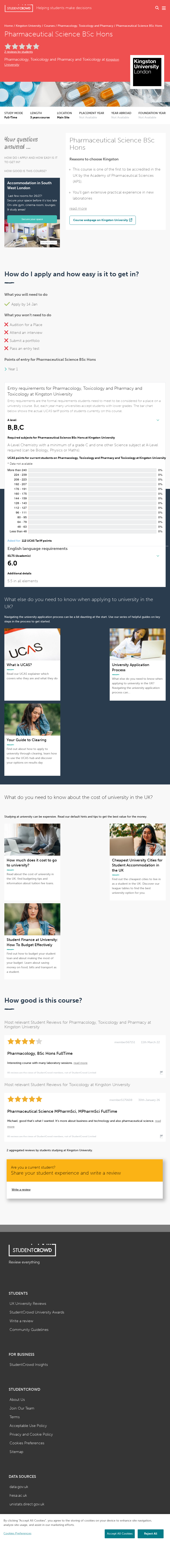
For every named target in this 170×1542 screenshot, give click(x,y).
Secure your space (32, 219)
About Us (17, 1400)
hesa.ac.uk (18, 1495)
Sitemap (16, 1452)
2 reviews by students (18, 52)
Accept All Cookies (119, 1533)
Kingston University (28, 26)
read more (78, 208)
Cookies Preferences (27, 1443)
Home (9, 26)
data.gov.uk (19, 1487)
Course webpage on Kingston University (101, 220)
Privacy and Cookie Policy (31, 1434)
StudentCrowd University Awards (37, 1312)
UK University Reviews (28, 1303)
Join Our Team (22, 1408)
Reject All (150, 1533)
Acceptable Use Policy (28, 1426)
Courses (49, 26)
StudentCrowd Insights (29, 1365)
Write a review (21, 1189)
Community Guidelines (29, 1330)
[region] (85, 1528)
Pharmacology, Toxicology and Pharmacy (85, 26)
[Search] (157, 8)
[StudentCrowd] (18, 8)
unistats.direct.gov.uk (27, 1504)
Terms (15, 1417)
